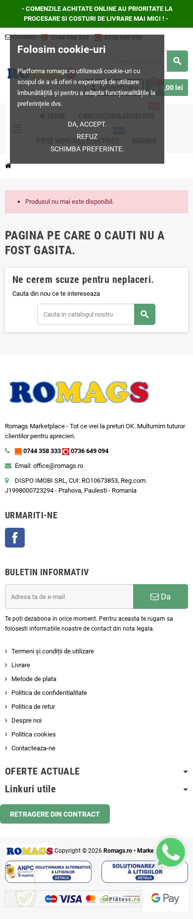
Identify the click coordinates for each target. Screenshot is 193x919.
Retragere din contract (55, 814)
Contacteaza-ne (33, 748)
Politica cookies (33, 734)
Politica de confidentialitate (49, 692)
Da (165, 596)
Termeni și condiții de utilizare (52, 651)
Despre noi (26, 720)
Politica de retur (33, 706)
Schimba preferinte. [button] (87, 149)
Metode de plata (33, 679)
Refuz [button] (87, 136)
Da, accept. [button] (87, 124)
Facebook (15, 538)
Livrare (20, 665)
